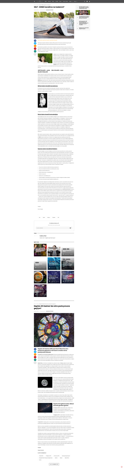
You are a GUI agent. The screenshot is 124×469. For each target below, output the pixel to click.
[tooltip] (35, 40)
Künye (75, 1)
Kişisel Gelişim (68, 259)
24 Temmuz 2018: (56, 455)
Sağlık (46, 1)
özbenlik (53, 217)
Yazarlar (37, 262)
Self (58, 217)
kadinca (48, 217)
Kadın (64, 259)
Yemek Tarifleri (65, 1)
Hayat (53, 1)
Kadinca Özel (36, 9)
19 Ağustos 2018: (48, 455)
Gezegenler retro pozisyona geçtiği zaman (45, 457)
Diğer (70, 1)
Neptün (61, 457)
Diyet (50, 261)
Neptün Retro (67, 457)
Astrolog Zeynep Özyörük (66, 455)
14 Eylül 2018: (41, 455)
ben (39, 217)
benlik (44, 217)
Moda (60, 1)
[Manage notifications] (121, 467)
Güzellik (57, 1)
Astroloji (49, 1)
